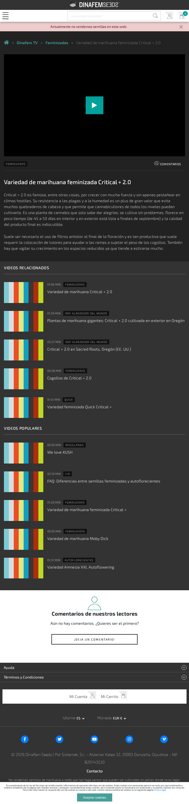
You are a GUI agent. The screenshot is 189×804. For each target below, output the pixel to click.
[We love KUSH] (23, 453)
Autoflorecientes (79, 560)
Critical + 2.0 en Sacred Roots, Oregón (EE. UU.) (89, 349)
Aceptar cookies (94, 797)
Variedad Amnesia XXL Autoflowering (80, 567)
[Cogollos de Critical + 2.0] (23, 378)
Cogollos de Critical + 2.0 (69, 377)
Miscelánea (74, 445)
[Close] (181, 27)
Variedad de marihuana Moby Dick (77, 538)
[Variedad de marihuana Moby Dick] (23, 539)
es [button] (79, 718)
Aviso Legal (160, 789)
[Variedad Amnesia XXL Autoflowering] (23, 568)
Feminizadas (15, 163)
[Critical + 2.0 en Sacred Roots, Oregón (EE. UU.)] (23, 349)
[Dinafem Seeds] (95, 4)
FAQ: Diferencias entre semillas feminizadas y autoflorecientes (103, 481)
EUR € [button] (118, 718)
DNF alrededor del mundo (86, 313)
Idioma (69, 717)
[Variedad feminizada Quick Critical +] (23, 407)
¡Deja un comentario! (94, 639)
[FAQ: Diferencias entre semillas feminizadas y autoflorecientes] (23, 481)
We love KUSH (60, 452)
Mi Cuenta (169, 16)
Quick (68, 399)
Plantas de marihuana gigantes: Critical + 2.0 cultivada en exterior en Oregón (116, 320)
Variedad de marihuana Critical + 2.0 (79, 291)
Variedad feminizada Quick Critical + (79, 406)
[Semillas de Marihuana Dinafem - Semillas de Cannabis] (6, 42)
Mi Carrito (181, 16)
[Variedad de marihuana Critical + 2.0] (23, 292)
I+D (67, 473)
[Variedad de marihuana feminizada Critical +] (23, 510)
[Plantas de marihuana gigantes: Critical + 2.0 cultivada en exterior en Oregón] (23, 321)
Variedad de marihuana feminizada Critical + (86, 509)
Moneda (104, 717)
